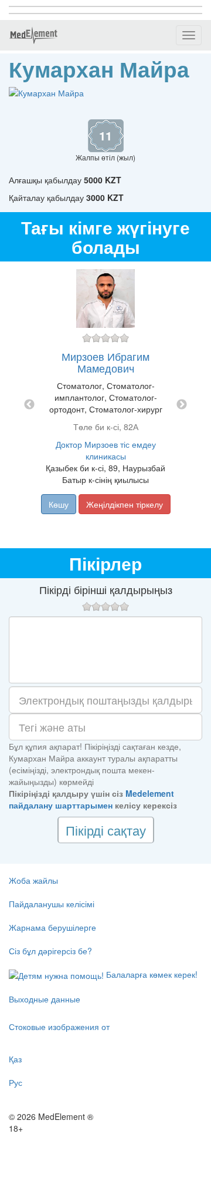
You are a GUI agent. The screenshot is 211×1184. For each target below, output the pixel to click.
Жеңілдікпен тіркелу (124, 504)
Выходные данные (44, 999)
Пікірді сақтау (106, 830)
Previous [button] (29, 405)
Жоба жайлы (33, 880)
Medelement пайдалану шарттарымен (91, 799)
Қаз (15, 1059)
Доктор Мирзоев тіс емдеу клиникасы (106, 450)
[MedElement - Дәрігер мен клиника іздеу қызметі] (33, 35)
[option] (105, 405)
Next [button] (182, 405)
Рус (15, 1082)
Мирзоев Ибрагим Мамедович (105, 361)
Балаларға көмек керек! (151, 974)
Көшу (59, 504)
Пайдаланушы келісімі (51, 904)
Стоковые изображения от (59, 1026)
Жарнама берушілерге (52, 927)
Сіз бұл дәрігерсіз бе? (50, 951)
